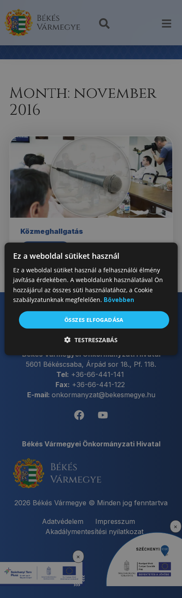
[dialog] (91, 299)
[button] (91, 340)
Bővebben (119, 299)
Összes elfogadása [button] (94, 320)
